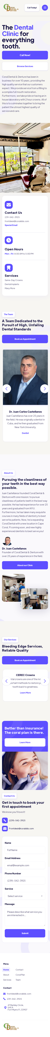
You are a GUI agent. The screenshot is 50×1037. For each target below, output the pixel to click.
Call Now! (25, 55)
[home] (12, 7)
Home (6, 969)
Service (9, 888)
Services (7, 979)
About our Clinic (25, 565)
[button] (45, 8)
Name (8, 843)
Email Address (12, 858)
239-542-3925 (12, 217)
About (6, 974)
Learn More (25, 742)
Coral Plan (20, 974)
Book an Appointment (25, 339)
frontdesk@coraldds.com (17, 221)
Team (18, 979)
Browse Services (25, 66)
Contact (19, 969)
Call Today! (32, 7)
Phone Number (13, 873)
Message (9, 904)
